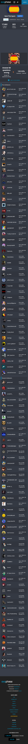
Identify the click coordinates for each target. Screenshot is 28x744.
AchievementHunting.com (14, 728)
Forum (22, 19)
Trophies (6, 19)
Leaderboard (12, 19)
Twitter (14, 724)
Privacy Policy (14, 712)
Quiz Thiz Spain (10, 16)
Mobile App (14, 699)
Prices (18, 19)
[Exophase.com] (6, 2)
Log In (24, 2)
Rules (14, 701)
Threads (14, 722)
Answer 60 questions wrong (6, 70)
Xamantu (16, 688)
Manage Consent (14, 709)
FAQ (14, 697)
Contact (14, 705)
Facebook (14, 726)
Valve (20, 691)
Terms (14, 714)
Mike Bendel (17, 686)
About (14, 703)
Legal (14, 707)
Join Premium (14, 716)
